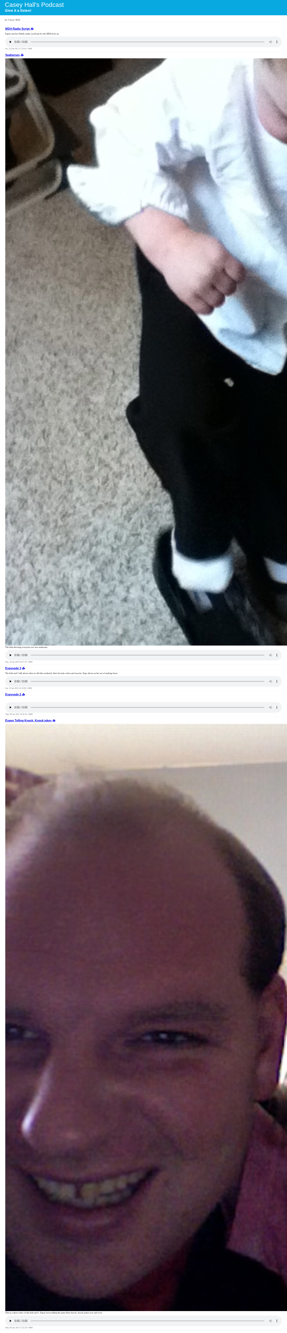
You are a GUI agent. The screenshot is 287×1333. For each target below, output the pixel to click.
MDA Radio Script (17, 28)
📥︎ (31, 28)
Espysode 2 (13, 694)
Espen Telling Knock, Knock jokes (28, 720)
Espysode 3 (13, 668)
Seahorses (12, 55)
